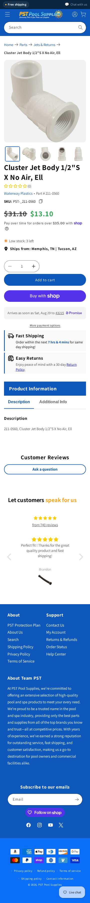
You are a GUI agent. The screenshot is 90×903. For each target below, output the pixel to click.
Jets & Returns (44, 44)
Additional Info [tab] (53, 402)
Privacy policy (23, 871)
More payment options (45, 325)
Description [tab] (19, 402)
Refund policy (46, 871)
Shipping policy (31, 878)
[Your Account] (74, 14)
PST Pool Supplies (50, 884)
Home (8, 44)
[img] (45, 518)
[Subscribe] (76, 799)
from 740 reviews (45, 524)
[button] (83, 14)
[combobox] (45, 27)
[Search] (80, 27)
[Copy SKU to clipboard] (40, 201)
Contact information (60, 878)
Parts (23, 44)
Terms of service (70, 871)
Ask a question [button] (45, 469)
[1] (12, 153)
